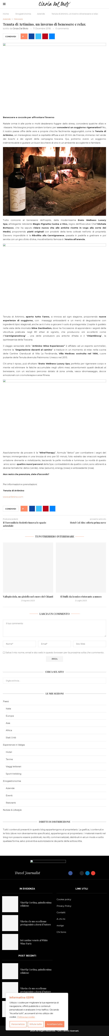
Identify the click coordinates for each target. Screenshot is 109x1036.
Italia (8, 708)
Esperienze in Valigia (14, 744)
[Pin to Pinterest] (45, 36)
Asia (8, 723)
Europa (10, 715)
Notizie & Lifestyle (12, 810)
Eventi (9, 795)
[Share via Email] (52, 36)
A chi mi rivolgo (61, 922)
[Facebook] (70, 873)
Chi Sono (61, 932)
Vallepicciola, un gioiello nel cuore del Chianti (28, 596)
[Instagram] (82, 873)
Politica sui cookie (26, 1017)
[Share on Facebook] (31, 36)
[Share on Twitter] (38, 36)
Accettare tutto (54, 1024)
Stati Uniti (11, 737)
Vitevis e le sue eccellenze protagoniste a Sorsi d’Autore (35, 923)
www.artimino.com (13, 496)
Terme (9, 759)
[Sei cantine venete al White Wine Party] (10, 942)
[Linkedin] (87, 873)
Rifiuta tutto (36, 1024)
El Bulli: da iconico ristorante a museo (81, 596)
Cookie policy (64, 899)
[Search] (104, 4)
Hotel (9, 752)
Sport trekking (13, 773)
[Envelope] (93, 873)
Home (6, 14)
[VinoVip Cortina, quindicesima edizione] (10, 904)
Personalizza (18, 1024)
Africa (9, 730)
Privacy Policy (64, 906)
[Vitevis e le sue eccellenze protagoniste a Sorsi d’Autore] (10, 923)
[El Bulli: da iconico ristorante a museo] (81, 568)
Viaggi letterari (13, 766)
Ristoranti (11, 802)
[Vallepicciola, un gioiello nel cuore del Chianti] (28, 568)
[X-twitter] (76, 873)
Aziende (41, 14)
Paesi (6, 701)
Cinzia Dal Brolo (20, 28)
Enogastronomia (23, 14)
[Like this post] (25, 36)
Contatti (61, 912)
